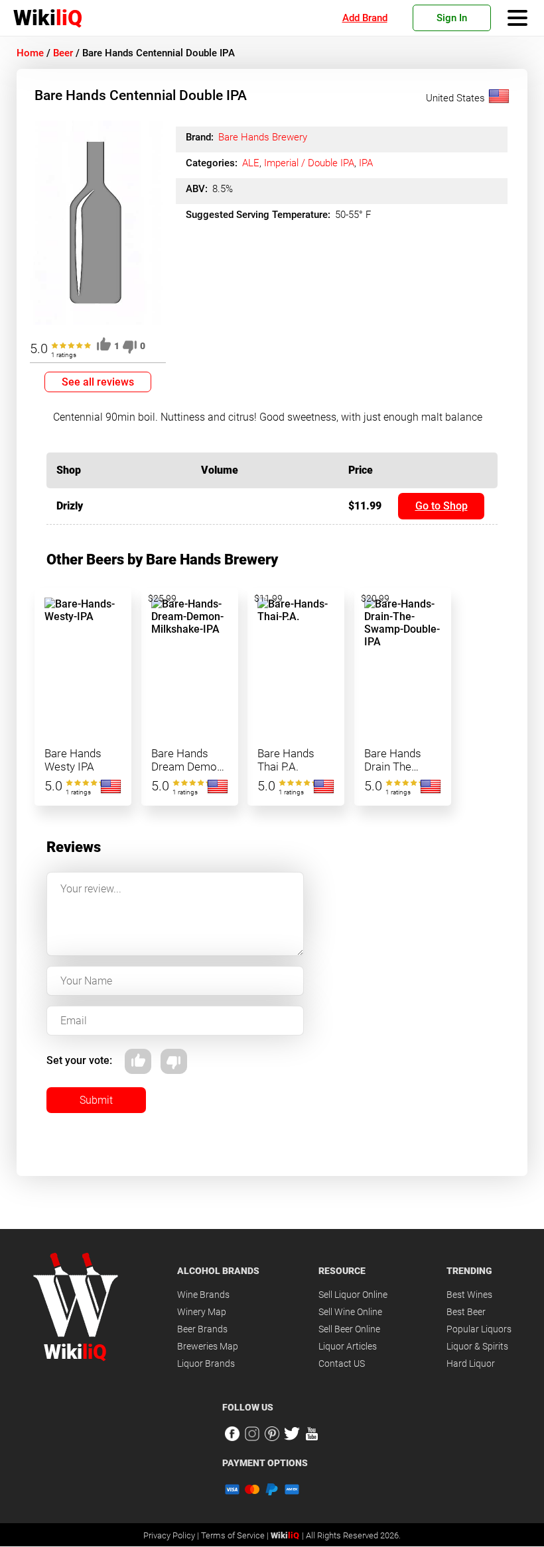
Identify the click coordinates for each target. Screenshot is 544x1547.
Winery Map (201, 1312)
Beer (63, 53)
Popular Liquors (478, 1329)
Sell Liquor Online (352, 1294)
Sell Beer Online (349, 1329)
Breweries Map (207, 1346)
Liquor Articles (347, 1346)
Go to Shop (441, 506)
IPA (366, 163)
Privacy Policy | (172, 1535)
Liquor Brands (206, 1363)
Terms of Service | (236, 1535)
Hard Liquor (470, 1363)
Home (30, 53)
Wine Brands (203, 1294)
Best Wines (469, 1294)
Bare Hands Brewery (262, 137)
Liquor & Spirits (477, 1346)
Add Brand (364, 18)
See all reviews (98, 382)
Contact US (341, 1363)
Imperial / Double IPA (309, 163)
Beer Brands (202, 1329)
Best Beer (466, 1312)
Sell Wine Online (350, 1312)
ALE (250, 163)
